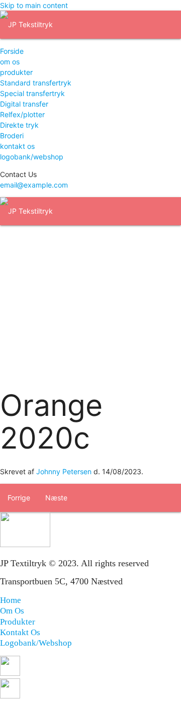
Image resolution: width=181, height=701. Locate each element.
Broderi (12, 135)
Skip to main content (34, 5)
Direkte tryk (19, 125)
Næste (56, 497)
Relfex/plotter (22, 114)
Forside (12, 51)
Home (10, 600)
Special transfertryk (32, 93)
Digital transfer (24, 104)
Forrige (19, 497)
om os (10, 61)
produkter (16, 72)
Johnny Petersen (64, 471)
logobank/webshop (31, 156)
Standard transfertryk (35, 82)
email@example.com (34, 185)
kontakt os (17, 146)
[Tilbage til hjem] (26, 24)
